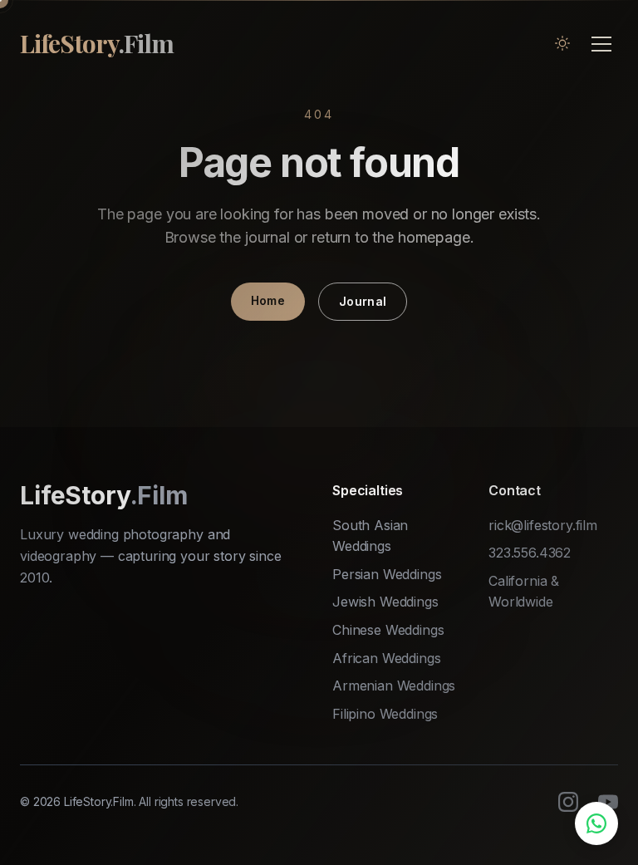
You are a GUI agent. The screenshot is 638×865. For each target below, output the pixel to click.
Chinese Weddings (388, 630)
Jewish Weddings (385, 601)
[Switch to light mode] (562, 43)
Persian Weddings (386, 574)
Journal (362, 301)
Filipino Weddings (385, 713)
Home (268, 300)
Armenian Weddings (393, 685)
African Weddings (386, 658)
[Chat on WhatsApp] (596, 823)
